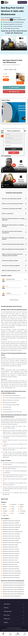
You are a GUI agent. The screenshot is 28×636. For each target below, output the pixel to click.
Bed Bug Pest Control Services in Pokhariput (11, 522)
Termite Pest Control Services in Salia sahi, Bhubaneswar (13, 591)
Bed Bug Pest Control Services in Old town (10, 557)
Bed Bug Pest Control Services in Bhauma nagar (12, 573)
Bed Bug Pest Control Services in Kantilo (10, 544)
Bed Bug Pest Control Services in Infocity (10, 546)
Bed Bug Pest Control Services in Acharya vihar (11, 520)
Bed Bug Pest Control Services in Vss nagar (11, 549)
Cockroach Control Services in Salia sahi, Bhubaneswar (13, 587)
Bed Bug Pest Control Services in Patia (10, 564)
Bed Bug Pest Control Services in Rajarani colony (12, 525)
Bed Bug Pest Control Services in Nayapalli (11, 540)
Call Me (14, 149)
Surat (12, 513)
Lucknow (4, 513)
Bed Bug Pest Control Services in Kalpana (10, 529)
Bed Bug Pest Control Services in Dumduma (11, 566)
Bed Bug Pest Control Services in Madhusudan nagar (12, 531)
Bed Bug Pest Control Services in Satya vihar (11, 551)
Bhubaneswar (13, 504)
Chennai (12, 506)
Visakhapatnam (5, 515)
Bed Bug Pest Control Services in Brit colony (11, 568)
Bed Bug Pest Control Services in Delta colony (11, 577)
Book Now (20, 82)
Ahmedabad (22, 513)
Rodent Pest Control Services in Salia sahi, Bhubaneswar (13, 589)
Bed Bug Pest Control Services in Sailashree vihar (12, 542)
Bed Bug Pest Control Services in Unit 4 (10, 560)
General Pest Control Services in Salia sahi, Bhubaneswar (13, 582)
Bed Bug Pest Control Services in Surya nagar (11, 536)
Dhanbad (21, 506)
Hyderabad (5, 506)
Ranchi (4, 504)
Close (13, 152)
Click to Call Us (15, 87)
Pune (21, 508)
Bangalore (22, 504)
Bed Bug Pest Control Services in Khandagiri (11, 562)
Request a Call (15, 91)
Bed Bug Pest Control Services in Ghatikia (10, 555)
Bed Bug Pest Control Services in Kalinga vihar (11, 527)
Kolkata (12, 508)
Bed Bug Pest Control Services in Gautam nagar (11, 538)
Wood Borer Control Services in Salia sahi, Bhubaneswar (13, 593)
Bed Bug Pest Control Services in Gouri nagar (11, 533)
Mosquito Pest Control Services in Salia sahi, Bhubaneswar (14, 585)
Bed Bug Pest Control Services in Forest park (11, 553)
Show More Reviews (14, 299)
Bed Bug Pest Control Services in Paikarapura (11, 575)
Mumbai (4, 508)
